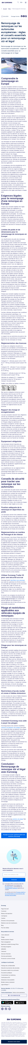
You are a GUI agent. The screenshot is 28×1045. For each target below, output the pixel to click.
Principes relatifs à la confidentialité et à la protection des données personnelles (15, 894)
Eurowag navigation (6, 946)
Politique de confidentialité (8, 965)
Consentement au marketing (8, 975)
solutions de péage (18, 819)
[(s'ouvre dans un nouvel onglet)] (7, 1002)
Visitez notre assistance (19, 992)
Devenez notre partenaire (7, 920)
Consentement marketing (11, 888)
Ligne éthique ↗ (5, 984)
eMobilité (3, 949)
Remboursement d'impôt (7, 939)
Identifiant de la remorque (17, 580)
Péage (2, 937)
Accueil (5, 8)
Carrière (3, 918)
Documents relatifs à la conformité (10, 970)
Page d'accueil (5, 908)
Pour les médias (5, 927)
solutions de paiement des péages (10, 727)
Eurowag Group (9, 886)
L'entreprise (4, 915)
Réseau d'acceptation (6, 913)
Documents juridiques (6, 972)
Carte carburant (5, 934)
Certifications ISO (5, 977)
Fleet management (6, 942)
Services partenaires (6, 956)
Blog (9, 8)
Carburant (3, 951)
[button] (21, 2)
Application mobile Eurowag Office (10, 944)
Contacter (3, 911)
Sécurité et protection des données (10, 968)
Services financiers (6, 953)
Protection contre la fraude (8, 958)
